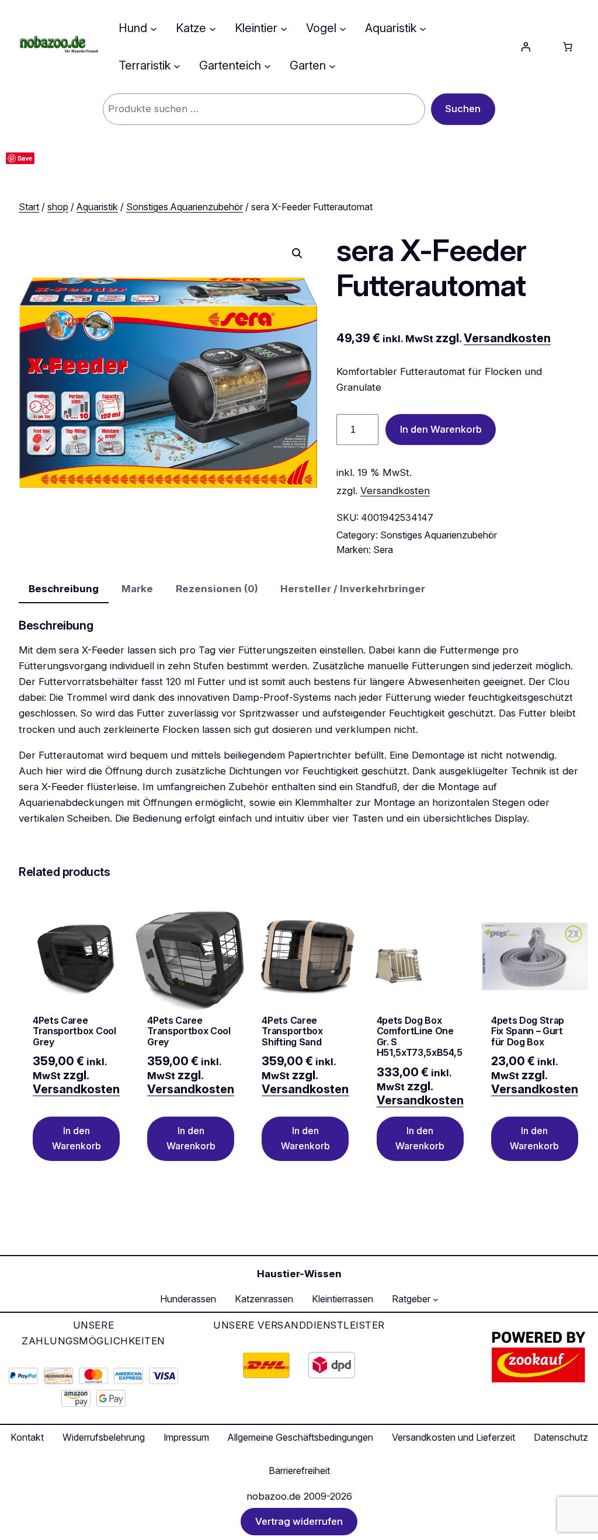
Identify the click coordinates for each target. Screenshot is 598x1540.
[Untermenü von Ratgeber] (436, 1299)
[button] (297, 253)
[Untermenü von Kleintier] (283, 28)
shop (57, 207)
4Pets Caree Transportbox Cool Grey (74, 1031)
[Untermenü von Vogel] (342, 28)
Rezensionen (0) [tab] (217, 589)
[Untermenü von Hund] (153, 28)
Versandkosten (507, 338)
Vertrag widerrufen (299, 1522)
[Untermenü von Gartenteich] (267, 65)
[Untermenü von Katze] (212, 28)
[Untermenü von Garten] (332, 65)
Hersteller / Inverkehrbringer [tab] (352, 589)
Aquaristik (97, 207)
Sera (383, 549)
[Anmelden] (525, 46)
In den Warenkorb (441, 429)
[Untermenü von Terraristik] (176, 65)
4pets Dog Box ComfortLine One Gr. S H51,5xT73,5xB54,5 (420, 1036)
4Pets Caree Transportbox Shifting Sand (292, 1031)
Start (29, 207)
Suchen (463, 108)
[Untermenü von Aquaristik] (422, 28)
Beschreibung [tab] (64, 589)
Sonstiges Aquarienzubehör (184, 207)
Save (25, 158)
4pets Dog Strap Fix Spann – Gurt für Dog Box (527, 1031)
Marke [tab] (137, 589)
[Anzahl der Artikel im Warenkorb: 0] (567, 46)
